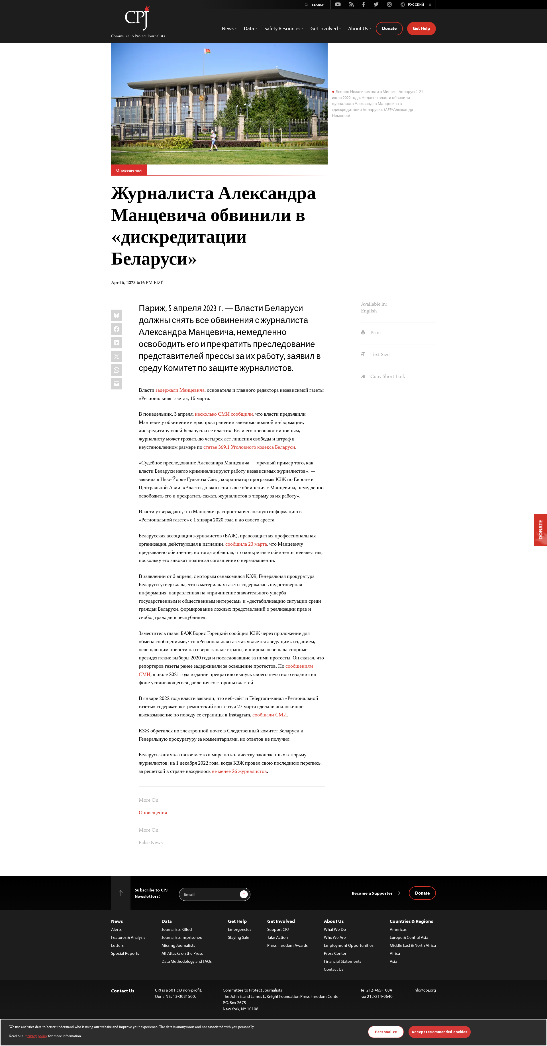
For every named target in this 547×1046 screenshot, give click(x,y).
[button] (430, 4)
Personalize (386, 1032)
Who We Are (335, 937)
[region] (273, 1032)
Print (375, 333)
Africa (395, 953)
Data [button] (249, 28)
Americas (398, 929)
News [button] (228, 28)
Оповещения (129, 170)
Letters (117, 945)
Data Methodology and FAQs (187, 961)
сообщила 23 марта (246, 544)
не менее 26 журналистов (239, 771)
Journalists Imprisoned (182, 937)
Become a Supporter (372, 893)
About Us (334, 921)
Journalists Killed (177, 929)
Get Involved (281, 921)
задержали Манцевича (180, 390)
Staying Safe (238, 937)
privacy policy (36, 1036)
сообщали (263, 715)
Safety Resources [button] (282, 28)
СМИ (224, 414)
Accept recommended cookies (439, 1032)
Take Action (277, 937)
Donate (389, 28)
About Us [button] (358, 28)
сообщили (242, 414)
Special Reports (125, 953)
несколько (206, 414)
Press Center (335, 953)
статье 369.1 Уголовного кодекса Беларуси (249, 447)
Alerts (116, 929)
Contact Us (333, 969)
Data (167, 921)
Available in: (374, 304)
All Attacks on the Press (182, 953)
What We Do (335, 929)
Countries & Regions (411, 921)
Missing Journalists (178, 945)
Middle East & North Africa (413, 945)
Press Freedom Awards (287, 945)
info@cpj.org (424, 990)
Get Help (421, 28)
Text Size (379, 355)
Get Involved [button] (324, 28)
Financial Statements (342, 961)
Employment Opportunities (348, 945)
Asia (393, 961)
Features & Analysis (128, 937)
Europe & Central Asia (409, 937)
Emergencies (239, 929)
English (369, 311)
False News (151, 843)
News (117, 921)
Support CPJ (278, 929)
